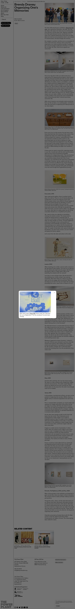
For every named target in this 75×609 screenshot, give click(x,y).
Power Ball (32, 313)
